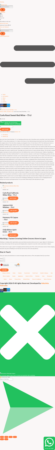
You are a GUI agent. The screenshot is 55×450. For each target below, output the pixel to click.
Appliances (20, 276)
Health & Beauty (44, 273)
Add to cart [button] (13, 198)
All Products (5, 96)
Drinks (5, 111)
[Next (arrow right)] (6, 439)
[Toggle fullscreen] (6, 437)
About (4, 98)
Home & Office (29, 276)
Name (1, 261)
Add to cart (5, 129)
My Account (2, 12)
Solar (43, 276)
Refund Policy (26, 279)
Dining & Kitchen (6, 273)
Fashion (20, 273)
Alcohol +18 (10, 111)
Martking (2, 2)
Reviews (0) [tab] (5, 136)
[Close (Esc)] (15, 437)
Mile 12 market (6, 276)
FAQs (4, 99)
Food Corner (27, 273)
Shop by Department (4, 36)
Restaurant (49, 276)
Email (1, 258)
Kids (52, 273)
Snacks (13, 276)
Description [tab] (5, 134)
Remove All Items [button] (4, 23)
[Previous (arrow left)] (2, 439)
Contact (4, 101)
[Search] (2, 9)
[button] (27, 64)
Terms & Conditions (36, 279)
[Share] (11, 437)
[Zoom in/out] (2, 437)
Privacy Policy (18, 279)
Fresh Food (35, 273)
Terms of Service (47, 279)
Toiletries (37, 276)
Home (4, 94)
